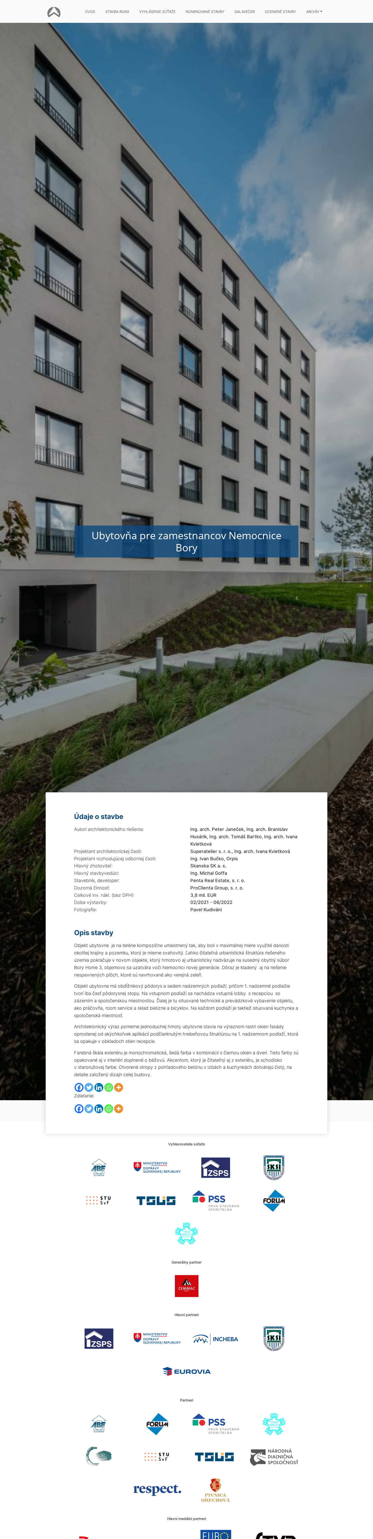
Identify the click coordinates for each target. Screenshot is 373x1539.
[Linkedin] (98, 1087)
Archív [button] (312, 11)
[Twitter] (88, 1087)
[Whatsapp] (108, 1087)
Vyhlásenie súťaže (157, 11)
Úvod (90, 11)
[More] (118, 1087)
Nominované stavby (205, 11)
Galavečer (244, 11)
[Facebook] (79, 1087)
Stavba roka (117, 11)
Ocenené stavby (280, 11)
